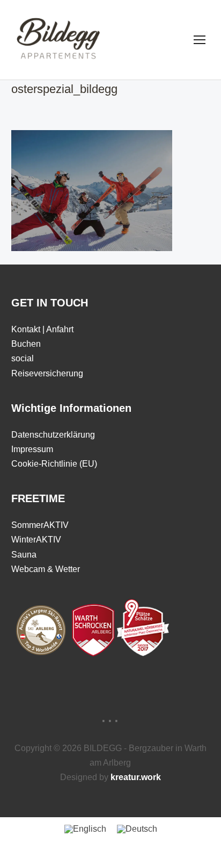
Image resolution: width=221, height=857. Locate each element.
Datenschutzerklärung (53, 434)
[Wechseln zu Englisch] (85, 829)
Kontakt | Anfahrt (42, 329)
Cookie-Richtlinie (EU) (54, 463)
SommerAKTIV (40, 525)
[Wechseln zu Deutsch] (137, 829)
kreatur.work (135, 777)
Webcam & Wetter (45, 569)
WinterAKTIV (36, 539)
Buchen (26, 343)
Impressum (32, 449)
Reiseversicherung (47, 373)
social (22, 358)
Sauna (23, 554)
